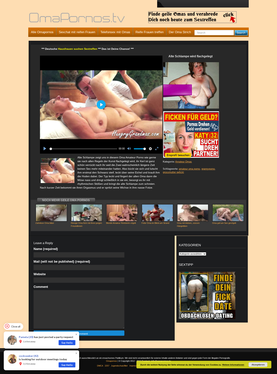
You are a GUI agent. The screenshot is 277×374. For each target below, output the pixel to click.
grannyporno (208, 168)
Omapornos (111, 361)
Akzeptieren (258, 364)
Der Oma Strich (180, 32)
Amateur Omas (183, 161)
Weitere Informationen (233, 364)
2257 (107, 366)
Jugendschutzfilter (119, 366)
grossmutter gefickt (173, 172)
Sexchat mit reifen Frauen (77, 32)
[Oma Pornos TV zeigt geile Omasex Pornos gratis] (77, 19)
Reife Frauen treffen (149, 32)
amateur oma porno (189, 168)
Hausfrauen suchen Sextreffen (77, 48)
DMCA (100, 366)
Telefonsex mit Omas (115, 32)
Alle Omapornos (42, 32)
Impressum (134, 366)
